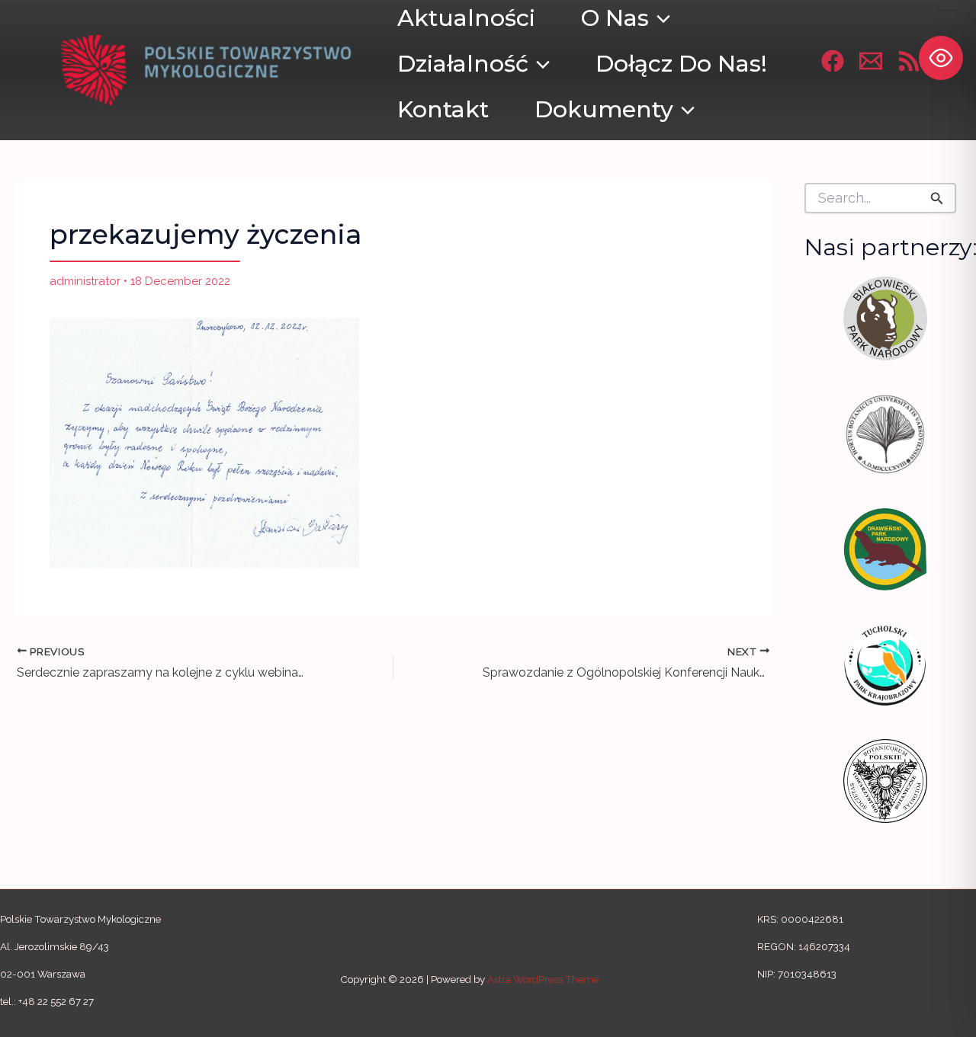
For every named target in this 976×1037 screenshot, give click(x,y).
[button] (539, 64)
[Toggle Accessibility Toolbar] (941, 58)
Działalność (462, 64)
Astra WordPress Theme (543, 979)
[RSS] (908, 61)
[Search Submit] (937, 198)
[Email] (870, 61)
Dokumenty (604, 109)
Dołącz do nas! (681, 64)
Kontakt (443, 109)
